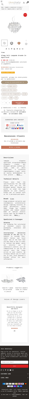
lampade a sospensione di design (13, 7)
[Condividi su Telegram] (17, 49)
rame (11, 97)
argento (4, 97)
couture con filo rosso (9, 90)
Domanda (23, 107)
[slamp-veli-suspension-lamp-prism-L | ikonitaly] (4, 43)
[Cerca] (2, 4)
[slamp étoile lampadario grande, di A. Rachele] (21, 279)
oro (16, 97)
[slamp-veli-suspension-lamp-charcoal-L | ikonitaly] (12, 43)
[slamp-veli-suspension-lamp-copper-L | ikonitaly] (19, 43)
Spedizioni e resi (9, 107)
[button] (26, 2)
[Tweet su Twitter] (9, 49)
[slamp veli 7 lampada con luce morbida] (7, 279)
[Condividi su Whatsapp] (19, 49)
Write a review (14, 147)
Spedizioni (15, 62)
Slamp (3, 52)
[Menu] (1, 1)
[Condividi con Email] (22, 49)
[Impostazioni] (23, 2)
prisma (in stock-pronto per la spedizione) (14, 83)
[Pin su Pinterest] (11, 49)
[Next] (27, 283)
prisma (24, 94)
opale (3, 86)
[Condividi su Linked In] (14, 49)
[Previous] (1, 283)
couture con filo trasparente (11, 94)
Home (2, 7)
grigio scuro (12, 86)
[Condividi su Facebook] (6, 49)
